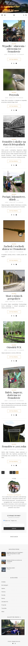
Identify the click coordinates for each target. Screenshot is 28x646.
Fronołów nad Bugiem (14, 495)
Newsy (3, 598)
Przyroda (14, 94)
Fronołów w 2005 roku (14, 446)
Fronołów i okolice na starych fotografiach (14, 143)
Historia (3, 591)
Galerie (14, 43)
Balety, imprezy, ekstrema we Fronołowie (14, 395)
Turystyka (3, 608)
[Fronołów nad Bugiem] (14, 6)
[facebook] (13, 643)
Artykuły (3, 581)
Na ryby (3, 595)
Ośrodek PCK (14, 347)
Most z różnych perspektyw (14, 297)
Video (2, 611)
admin (5, 54)
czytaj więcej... (14, 59)
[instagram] (15, 643)
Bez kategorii (4, 585)
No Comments (20, 54)
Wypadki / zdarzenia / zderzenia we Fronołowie (14, 48)
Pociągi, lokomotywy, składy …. (14, 198)
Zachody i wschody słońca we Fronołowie (14, 247)
